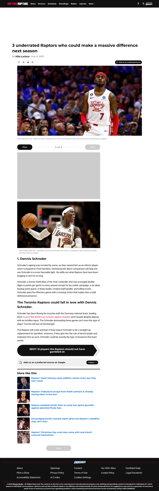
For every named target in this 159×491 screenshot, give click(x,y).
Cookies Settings (82, 477)
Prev (24, 147)
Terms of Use (80, 472)
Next (92, 147)
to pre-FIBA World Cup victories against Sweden (47, 317)
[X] (143, 4)
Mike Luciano (22, 56)
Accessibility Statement (28, 477)
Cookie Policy (107, 472)
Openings (55, 468)
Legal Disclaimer (134, 472)
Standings (63, 4)
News (33, 4)
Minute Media (17, 484)
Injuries (82, 4)
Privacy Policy (57, 472)
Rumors (41, 4)
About (20, 468)
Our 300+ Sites (108, 468)
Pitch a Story (23, 472)
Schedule (52, 4)
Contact (78, 468)
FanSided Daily (133, 468)
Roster (74, 4)
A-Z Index (55, 477)
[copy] (32, 62)
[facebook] (138, 4)
